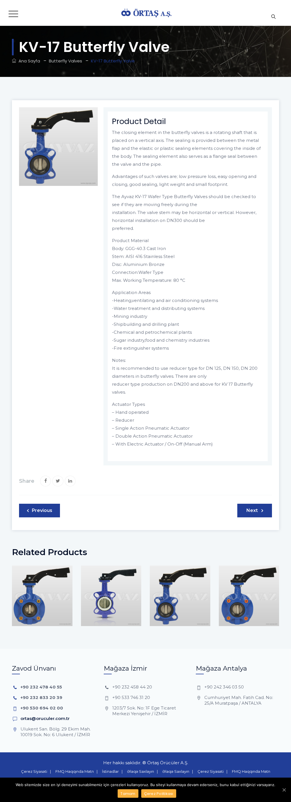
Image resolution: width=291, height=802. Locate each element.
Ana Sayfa (28, 61)
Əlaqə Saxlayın (140, 771)
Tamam (127, 793)
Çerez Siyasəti (34, 771)
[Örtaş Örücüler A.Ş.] (146, 13)
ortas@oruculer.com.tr (45, 718)
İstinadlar (110, 771)
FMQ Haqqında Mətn (74, 771)
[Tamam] (284, 790)
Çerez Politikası (158, 793)
